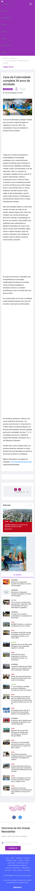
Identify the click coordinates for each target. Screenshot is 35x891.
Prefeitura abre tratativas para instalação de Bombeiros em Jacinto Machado (21, 722)
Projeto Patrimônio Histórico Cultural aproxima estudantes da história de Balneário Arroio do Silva (21, 768)
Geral (7, 521)
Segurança (14, 580)
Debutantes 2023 (22, 863)
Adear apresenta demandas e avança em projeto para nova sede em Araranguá (21, 678)
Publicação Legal (11, 860)
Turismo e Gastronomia (12, 868)
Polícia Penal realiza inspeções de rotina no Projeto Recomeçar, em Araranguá (19, 657)
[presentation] (31, 505)
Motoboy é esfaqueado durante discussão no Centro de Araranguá (21, 584)
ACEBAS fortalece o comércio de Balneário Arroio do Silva (16, 526)
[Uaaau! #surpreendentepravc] (6, 27)
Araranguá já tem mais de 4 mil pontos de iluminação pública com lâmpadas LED (20, 712)
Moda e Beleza (17, 870)
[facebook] (14, 817)
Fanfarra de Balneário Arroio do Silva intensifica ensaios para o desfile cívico (21, 780)
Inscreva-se (13, 848)
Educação (27, 870)
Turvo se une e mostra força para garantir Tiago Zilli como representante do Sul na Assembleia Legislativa (21, 605)
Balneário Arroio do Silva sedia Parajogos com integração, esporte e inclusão (21, 646)
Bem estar (8, 870)
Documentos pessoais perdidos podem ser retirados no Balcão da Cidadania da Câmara (21, 757)
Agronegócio (25, 868)
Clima (12, 858)
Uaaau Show (8, 89)
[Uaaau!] (17, 808)
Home (6, 58)
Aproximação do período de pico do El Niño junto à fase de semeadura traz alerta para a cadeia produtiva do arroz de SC (21, 700)
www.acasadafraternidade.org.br (21, 462)
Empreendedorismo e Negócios (17, 865)
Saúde (27, 860)
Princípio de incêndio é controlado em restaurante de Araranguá (21, 616)
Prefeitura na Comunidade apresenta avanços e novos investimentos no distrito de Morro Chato (20, 745)
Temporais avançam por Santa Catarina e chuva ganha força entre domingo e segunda (21, 668)
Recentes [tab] (18, 575)
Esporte (13, 642)
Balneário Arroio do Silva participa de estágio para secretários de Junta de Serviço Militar (19, 733)
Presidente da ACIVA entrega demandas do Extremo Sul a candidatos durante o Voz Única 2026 (21, 635)
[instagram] (20, 817)
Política (13, 600)
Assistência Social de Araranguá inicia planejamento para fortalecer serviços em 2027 (21, 790)
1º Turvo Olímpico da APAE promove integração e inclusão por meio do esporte (21, 688)
